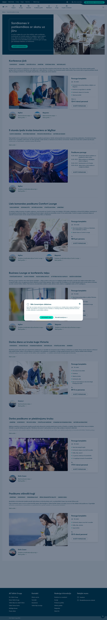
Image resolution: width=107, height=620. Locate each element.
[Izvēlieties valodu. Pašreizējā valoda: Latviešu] (80, 304)
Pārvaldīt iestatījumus (60, 317)
